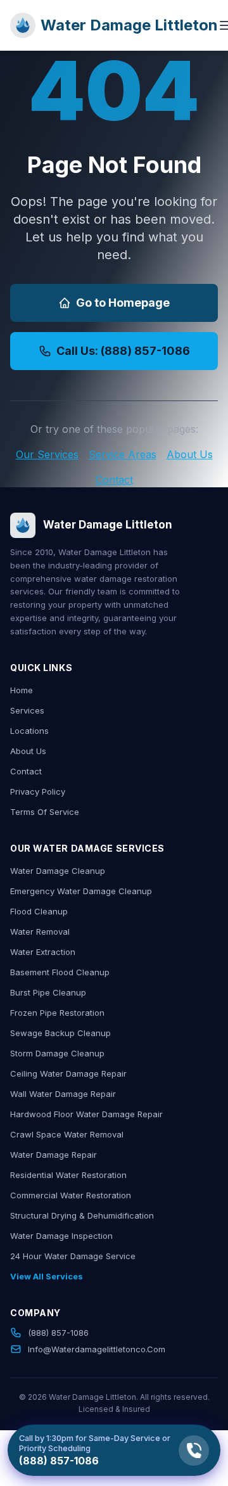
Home (21, 690)
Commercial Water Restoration (70, 1195)
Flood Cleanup (39, 911)
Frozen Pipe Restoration (57, 1013)
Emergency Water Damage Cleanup (81, 891)
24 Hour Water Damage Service (73, 1256)
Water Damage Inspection (61, 1236)
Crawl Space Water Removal (67, 1134)
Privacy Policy (37, 791)
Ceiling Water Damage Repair (68, 1073)
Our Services (47, 454)
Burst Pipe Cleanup (48, 992)
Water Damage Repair (53, 1155)
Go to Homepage (123, 302)
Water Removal (40, 931)
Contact (114, 479)
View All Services (46, 1276)
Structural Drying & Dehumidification (82, 1215)
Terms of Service (44, 812)
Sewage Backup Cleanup (60, 1033)
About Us (190, 454)
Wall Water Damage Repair (63, 1094)
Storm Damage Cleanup (57, 1053)
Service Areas (122, 454)
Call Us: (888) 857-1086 (123, 350)
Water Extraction (42, 952)
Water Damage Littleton (129, 25)
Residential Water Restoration (68, 1175)
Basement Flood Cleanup (60, 972)
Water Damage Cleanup (57, 871)
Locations (29, 731)
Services (27, 710)
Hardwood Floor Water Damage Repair (86, 1114)
